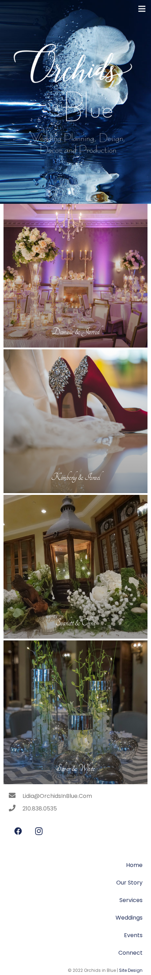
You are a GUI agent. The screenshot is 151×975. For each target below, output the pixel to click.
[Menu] (142, 9)
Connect (130, 953)
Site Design (131, 970)
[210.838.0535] (15, 808)
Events (133, 935)
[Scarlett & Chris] (75, 567)
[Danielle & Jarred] (75, 276)
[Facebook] (18, 831)
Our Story (129, 883)
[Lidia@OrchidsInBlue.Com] (15, 796)
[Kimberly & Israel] (75, 421)
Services (131, 900)
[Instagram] (38, 831)
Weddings (129, 918)
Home (134, 865)
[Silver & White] (75, 712)
